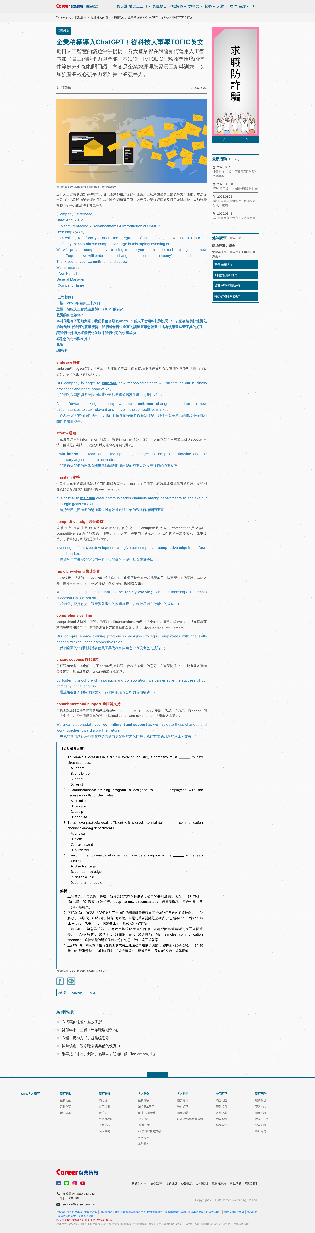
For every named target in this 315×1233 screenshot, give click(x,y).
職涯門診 (261, 1094)
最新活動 (65, 1100)
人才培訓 (183, 1094)
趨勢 (208, 6)
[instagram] (74, 1183)
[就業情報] (157, 1172)
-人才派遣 (144, 1119)
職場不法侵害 (196, 1212)
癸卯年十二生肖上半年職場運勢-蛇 (90, 1030)
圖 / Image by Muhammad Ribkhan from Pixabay (86, 186)
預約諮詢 (260, 1106)
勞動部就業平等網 (175, 1212)
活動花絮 (65, 1106)
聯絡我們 (221, 1125)
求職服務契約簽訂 (234, 1212)
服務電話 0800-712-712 (79, 1194)
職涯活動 (66, 1094)
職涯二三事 (138, 6)
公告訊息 (187, 1183)
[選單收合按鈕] (157, 1074)
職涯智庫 (81, 17)
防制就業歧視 (155, 1212)
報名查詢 (65, 1112)
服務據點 (171, 1183)
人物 (220, 6)
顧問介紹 (260, 1112)
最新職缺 (143, 1100)
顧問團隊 (182, 1112)
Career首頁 (63, 17)
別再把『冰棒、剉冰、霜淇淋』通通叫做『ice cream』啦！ (110, 1054)
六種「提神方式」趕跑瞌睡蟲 (85, 1038)
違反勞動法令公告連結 (69, 1212)
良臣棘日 (159, 6)
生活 (242, 6)
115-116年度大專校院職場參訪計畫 (235, 188)
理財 (233, 6)
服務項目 (221, 1106)
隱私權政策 (219, 1183)
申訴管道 (252, 1212)
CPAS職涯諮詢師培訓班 (191, 1119)
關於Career (139, 1183)
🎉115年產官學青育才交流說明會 (234, 218)
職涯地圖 (221, 1100)
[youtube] (82, 1183)
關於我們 (182, 1100)
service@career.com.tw (79, 1204)
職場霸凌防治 (213, 1212)
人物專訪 (104, 1125)
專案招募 (143, 1137)
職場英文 (118, 17)
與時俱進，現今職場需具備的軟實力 (91, 1046)
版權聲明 (202, 1183)
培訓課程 (182, 1106)
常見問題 (260, 1125)
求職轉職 (175, 6)
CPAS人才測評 (30, 1094)
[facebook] (58, 1183)
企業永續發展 (86, 1216)
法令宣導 (156, 1183)
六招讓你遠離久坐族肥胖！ (84, 1022)
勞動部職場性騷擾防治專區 (130, 1212)
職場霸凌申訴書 (67, 1216)
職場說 (121, 6)
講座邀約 (221, 1119)
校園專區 (222, 1094)
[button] (224, 140)
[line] (66, 1183)
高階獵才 (143, 1143)
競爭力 (193, 6)
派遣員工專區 (146, 1106)
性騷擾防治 (106, 1212)
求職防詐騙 (90, 1212)
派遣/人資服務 (146, 1112)
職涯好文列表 (99, 17)
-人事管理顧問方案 (149, 1131)
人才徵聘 (144, 1094)
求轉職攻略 (106, 1119)
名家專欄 (104, 1131)
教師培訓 (221, 1112)
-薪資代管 (144, 1125)
